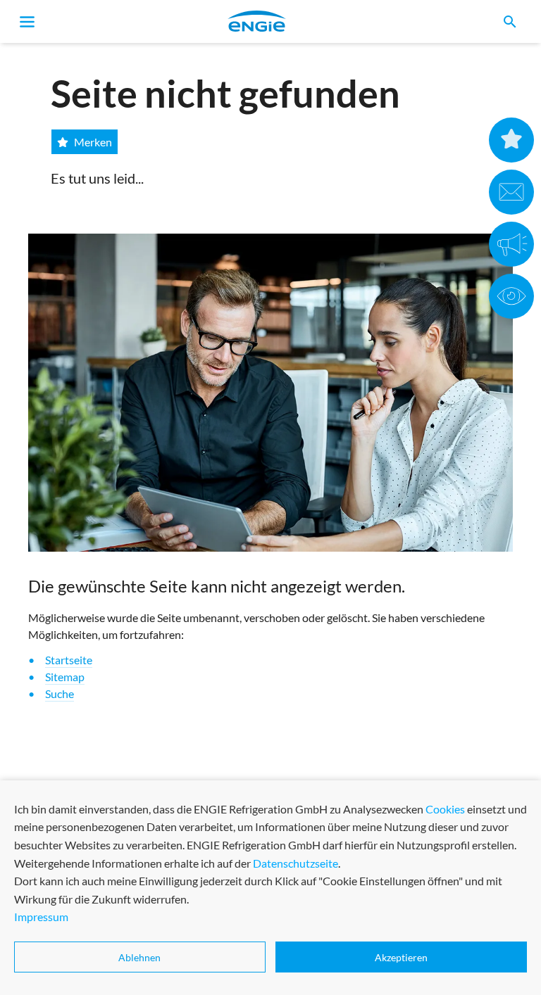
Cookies (445, 809)
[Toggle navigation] (27, 22)
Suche (59, 693)
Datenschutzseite (295, 863)
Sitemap (65, 676)
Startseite (68, 659)
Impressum (41, 916)
